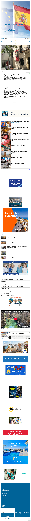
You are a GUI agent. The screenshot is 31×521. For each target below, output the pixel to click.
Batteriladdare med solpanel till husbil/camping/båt (12, 279)
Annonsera (3, 499)
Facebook (3, 505)
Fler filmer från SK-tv (4, 328)
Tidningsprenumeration (5, 490)
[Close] (14, 509)
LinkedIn (3, 506)
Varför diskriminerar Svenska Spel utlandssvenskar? (12, 286)
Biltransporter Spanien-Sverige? (8, 295)
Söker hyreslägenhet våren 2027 (7, 291)
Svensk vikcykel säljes (5, 288)
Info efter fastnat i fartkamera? (7, 284)
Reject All (7, 516)
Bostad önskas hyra (5, 290)
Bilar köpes (3, 281)
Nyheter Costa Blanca (25, 519)
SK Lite (3, 489)
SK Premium (4, 486)
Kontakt (3, 496)
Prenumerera (2, 38)
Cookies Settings (7, 518)
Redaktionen (4, 495)
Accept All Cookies (7, 514)
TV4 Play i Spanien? (5, 293)
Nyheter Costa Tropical (18, 519)
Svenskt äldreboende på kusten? (7, 283)
